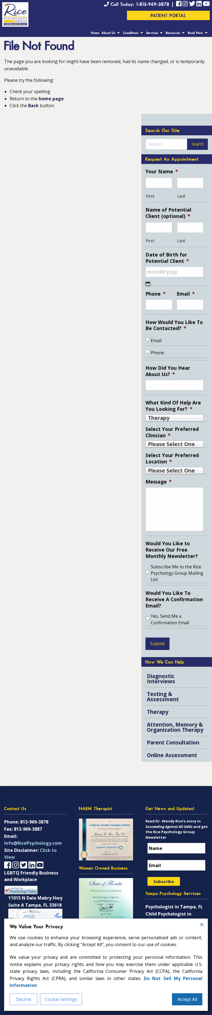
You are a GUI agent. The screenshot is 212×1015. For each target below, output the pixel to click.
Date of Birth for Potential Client (167, 258)
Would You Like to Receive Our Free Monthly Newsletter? (171, 549)
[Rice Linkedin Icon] (199, 4)
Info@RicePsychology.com (33, 843)
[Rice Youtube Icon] (206, 4)
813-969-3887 (28, 829)
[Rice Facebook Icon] (179, 4)
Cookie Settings (61, 999)
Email (186, 294)
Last (181, 196)
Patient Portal (168, 16)
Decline (23, 999)
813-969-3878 (34, 822)
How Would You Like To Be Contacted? (174, 325)
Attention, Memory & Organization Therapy (175, 727)
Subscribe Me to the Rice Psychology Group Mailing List (177, 573)
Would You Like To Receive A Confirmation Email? (174, 599)
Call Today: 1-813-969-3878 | (142, 4)
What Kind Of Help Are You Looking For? (173, 405)
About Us (108, 33)
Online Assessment (172, 755)
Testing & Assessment (163, 696)
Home (95, 33)
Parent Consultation (173, 742)
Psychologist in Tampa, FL (174, 907)
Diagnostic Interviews (161, 678)
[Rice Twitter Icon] (192, 4)
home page (51, 99)
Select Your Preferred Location (172, 458)
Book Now (195, 33)
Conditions (131, 33)
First (150, 196)
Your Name (161, 171)
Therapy (157, 712)
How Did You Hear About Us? (167, 371)
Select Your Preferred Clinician (172, 432)
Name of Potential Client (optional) (168, 213)
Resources (173, 33)
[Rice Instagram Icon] (15, 864)
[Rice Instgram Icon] (185, 4)
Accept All (187, 999)
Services (152, 33)
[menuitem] (95, 33)
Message (158, 482)
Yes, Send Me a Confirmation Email (170, 619)
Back (33, 105)
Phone (155, 294)
